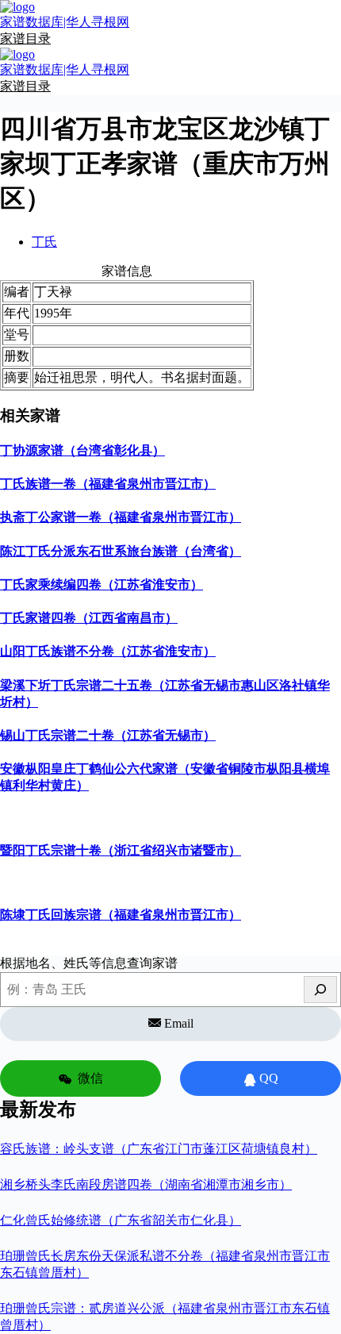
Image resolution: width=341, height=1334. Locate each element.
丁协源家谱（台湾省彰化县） (82, 450)
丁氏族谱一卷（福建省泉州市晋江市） (108, 483)
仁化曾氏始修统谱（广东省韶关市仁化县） (120, 1220)
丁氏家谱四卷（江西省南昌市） (89, 618)
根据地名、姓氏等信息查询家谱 (89, 963)
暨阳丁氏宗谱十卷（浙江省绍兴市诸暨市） (120, 850)
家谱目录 (25, 38)
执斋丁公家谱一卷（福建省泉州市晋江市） (120, 517)
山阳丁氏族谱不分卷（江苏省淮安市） (108, 651)
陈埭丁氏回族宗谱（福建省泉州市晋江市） (120, 914)
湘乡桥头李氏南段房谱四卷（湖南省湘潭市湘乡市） (146, 1184)
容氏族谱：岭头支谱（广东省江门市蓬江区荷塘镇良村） (158, 1148)
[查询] (320, 989)
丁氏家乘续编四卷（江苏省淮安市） (101, 584)
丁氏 (44, 241)
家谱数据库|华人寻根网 (64, 22)
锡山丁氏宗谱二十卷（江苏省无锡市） (108, 735)
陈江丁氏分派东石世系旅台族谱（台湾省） (120, 551)
